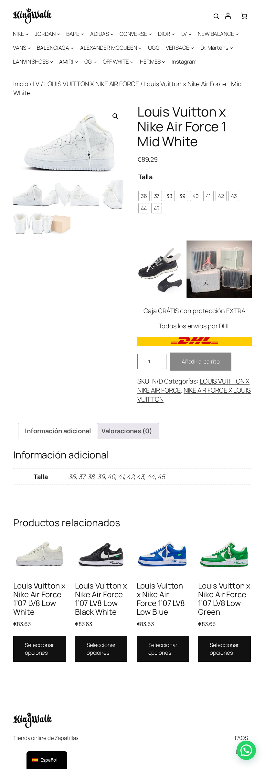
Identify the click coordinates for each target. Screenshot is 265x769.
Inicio (20, 83)
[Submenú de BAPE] (82, 34)
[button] (115, 116)
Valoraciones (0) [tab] (126, 430)
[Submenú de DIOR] (173, 34)
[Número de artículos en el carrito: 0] (244, 16)
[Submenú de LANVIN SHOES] (51, 61)
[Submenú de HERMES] (163, 61)
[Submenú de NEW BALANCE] (237, 34)
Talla (145, 176)
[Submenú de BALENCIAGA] (72, 47)
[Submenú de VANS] (29, 47)
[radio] (144, 196)
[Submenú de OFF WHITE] (131, 61)
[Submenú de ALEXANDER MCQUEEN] (140, 47)
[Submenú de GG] (95, 61)
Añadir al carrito (201, 361)
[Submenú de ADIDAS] (111, 34)
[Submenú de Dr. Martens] (231, 47)
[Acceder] (228, 16)
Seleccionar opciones (39, 648)
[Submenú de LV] (190, 34)
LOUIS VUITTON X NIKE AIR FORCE (91, 83)
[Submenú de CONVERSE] (150, 34)
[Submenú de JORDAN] (58, 34)
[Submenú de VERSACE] (192, 47)
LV (36, 83)
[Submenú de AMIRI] (76, 61)
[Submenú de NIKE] (27, 34)
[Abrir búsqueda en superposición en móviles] (216, 16)
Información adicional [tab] (58, 430)
